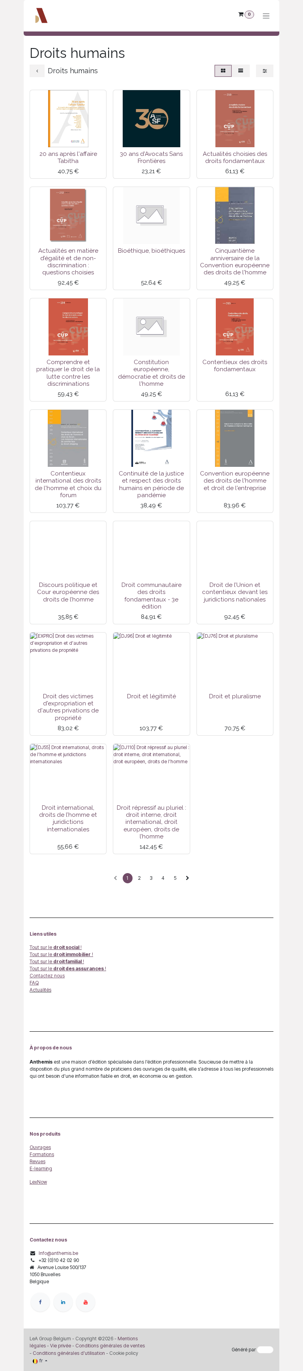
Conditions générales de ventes (109, 1346)
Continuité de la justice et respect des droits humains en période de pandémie (151, 484)
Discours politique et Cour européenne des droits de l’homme (68, 592)
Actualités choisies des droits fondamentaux (235, 157)
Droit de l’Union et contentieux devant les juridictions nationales (234, 592)
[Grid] (223, 71)
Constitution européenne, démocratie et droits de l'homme (151, 373)
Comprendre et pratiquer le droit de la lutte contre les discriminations (68, 373)
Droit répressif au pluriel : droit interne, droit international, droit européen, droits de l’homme (151, 822)
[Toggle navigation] (266, 16)
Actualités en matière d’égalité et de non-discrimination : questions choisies (68, 261)
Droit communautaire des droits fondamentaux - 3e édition (151, 595)
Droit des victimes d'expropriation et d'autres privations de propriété (68, 707)
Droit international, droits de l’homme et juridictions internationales (68, 818)
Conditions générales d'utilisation (69, 1353)
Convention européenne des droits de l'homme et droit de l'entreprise (234, 480)
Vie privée (60, 1346)
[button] (41, 137)
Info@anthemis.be (58, 1253)
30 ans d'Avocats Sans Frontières (151, 157)
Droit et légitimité (151, 696)
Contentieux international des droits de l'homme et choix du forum (68, 484)
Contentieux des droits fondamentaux (234, 366)
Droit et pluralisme (235, 696)
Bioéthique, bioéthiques (151, 250)
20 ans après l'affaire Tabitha (68, 157)
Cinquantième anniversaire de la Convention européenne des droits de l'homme (234, 261)
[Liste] (241, 71)
